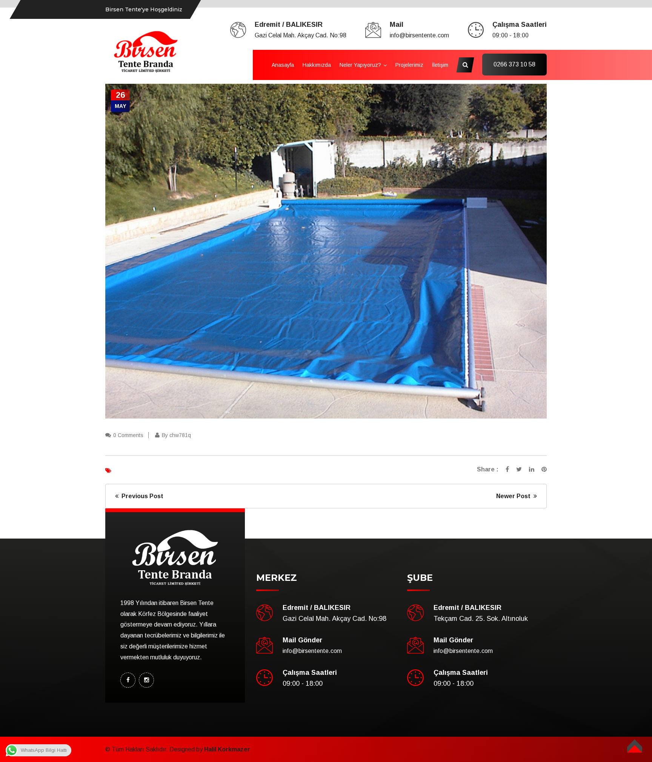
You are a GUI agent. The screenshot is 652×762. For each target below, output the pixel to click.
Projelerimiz (409, 65)
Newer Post (515, 496)
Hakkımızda (317, 65)
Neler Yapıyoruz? (360, 65)
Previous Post (140, 496)
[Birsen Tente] (145, 51)
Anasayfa (283, 65)
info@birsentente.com (419, 35)
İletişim (440, 65)
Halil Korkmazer (227, 749)
